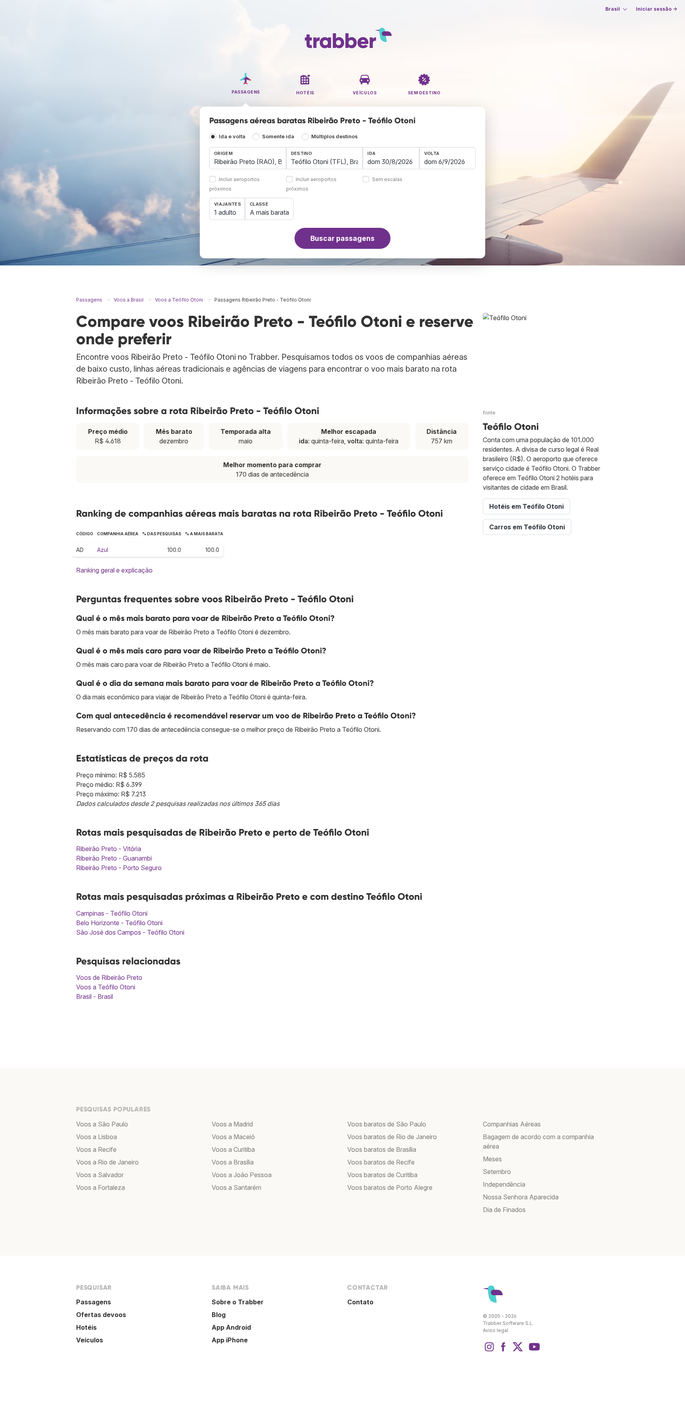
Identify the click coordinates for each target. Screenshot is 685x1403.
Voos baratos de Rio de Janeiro (392, 1137)
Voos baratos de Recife (381, 1162)
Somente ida (278, 136)
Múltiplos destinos (334, 136)
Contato (360, 1302)
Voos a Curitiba (233, 1149)
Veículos (89, 1340)
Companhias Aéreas (512, 1124)
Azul (102, 549)
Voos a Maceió (233, 1137)
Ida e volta (232, 136)
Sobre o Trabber (238, 1302)
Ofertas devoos (101, 1315)
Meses (492, 1159)
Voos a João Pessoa (242, 1175)
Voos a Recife (96, 1149)
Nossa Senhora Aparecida (521, 1197)
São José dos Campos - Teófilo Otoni (130, 932)
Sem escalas (387, 180)
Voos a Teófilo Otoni (105, 987)
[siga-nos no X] (517, 1351)
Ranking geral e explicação (114, 570)
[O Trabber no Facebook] (503, 1351)
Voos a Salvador (100, 1175)
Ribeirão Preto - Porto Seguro (119, 868)
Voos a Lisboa (96, 1137)
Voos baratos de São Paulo (386, 1124)
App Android (231, 1327)
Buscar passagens (342, 238)
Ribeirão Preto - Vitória (108, 849)
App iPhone (230, 1340)
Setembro (497, 1172)
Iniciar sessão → (656, 9)
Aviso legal (495, 1330)
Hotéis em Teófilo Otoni (526, 506)
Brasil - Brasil (94, 996)
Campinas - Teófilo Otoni (111, 913)
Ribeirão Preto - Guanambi (114, 858)
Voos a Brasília (233, 1162)
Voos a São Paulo (102, 1124)
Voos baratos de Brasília (381, 1149)
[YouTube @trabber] (533, 1351)
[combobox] (247, 158)
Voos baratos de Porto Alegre (389, 1187)
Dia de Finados (504, 1210)
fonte (489, 413)
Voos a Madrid (232, 1124)
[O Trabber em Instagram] (489, 1351)
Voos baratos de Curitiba (382, 1175)
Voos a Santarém (236, 1187)
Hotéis (86, 1327)
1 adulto (225, 212)
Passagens (93, 1302)
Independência (504, 1184)
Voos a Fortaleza (100, 1187)
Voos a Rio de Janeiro (107, 1162)
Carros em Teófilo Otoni (527, 527)
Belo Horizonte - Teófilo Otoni (119, 923)
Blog (219, 1315)
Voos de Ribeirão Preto (109, 977)
